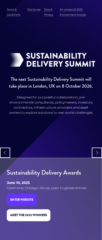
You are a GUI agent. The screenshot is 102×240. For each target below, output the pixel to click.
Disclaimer (34, 9)
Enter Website (21, 199)
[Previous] (5, 153)
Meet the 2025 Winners (28, 215)
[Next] (97, 153)
